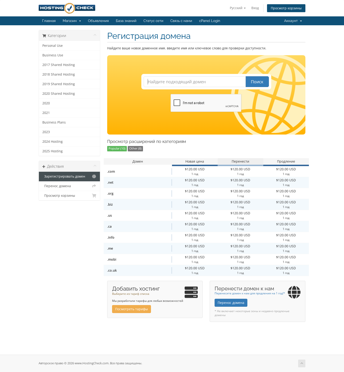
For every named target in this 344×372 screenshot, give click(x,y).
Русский (236, 8)
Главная (49, 21)
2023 (46, 132)
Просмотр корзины (286, 8)
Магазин (71, 21)
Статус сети (153, 21)
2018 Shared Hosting (58, 74)
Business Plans (54, 122)
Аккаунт (292, 21)
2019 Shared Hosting (58, 84)
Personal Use (52, 46)
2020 (46, 103)
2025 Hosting (52, 151)
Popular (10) (117, 148)
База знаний (126, 21)
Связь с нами (181, 21)
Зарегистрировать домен (63, 176)
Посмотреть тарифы (131, 309)
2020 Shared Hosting (58, 93)
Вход (255, 8)
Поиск (257, 81)
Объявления (98, 21)
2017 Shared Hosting (58, 65)
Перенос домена (56, 186)
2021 (46, 113)
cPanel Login (209, 21)
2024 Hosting (52, 141)
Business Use (52, 55)
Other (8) (135, 148)
